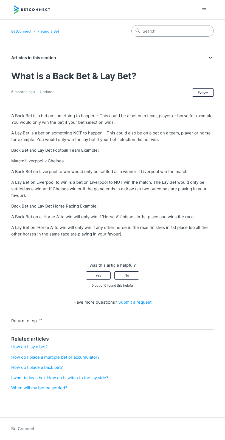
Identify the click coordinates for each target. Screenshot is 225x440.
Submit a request (134, 302)
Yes (98, 275)
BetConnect (21, 31)
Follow (203, 92)
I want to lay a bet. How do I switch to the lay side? (59, 377)
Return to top (24, 320)
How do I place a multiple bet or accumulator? (55, 357)
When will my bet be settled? (39, 387)
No (127, 275)
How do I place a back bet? (37, 367)
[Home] (32, 10)
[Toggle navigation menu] (204, 9)
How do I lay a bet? (29, 346)
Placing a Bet (48, 31)
